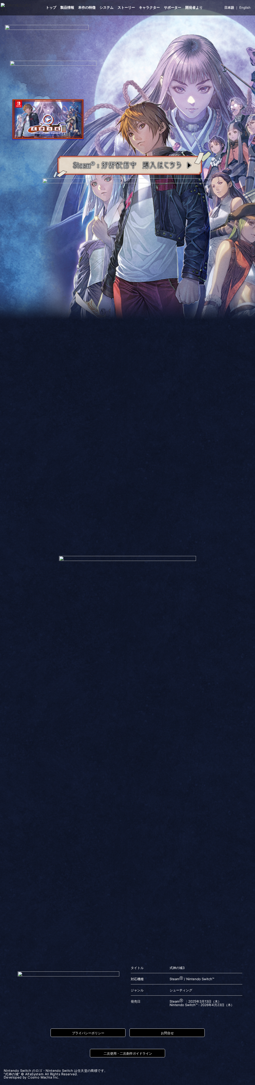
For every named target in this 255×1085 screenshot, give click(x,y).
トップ (51, 7)
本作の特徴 (87, 7)
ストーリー (126, 7)
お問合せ (167, 1033)
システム (107, 7)
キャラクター (149, 7)
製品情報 (67, 7)
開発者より (194, 7)
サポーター (172, 7)
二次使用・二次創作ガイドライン (128, 1053)
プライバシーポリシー (88, 1033)
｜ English (237, 7)
